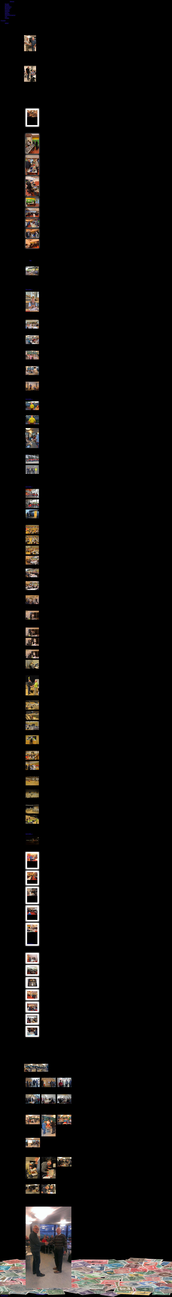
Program (3, 20)
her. (31, 260)
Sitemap (12, 1)
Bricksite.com (4, 1295)
